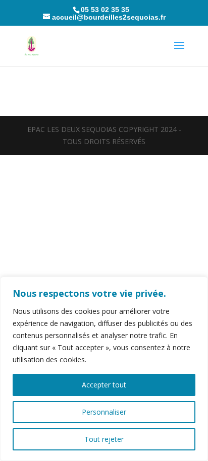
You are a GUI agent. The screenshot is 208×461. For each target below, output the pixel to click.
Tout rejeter (104, 439)
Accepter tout (104, 384)
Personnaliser (104, 412)
